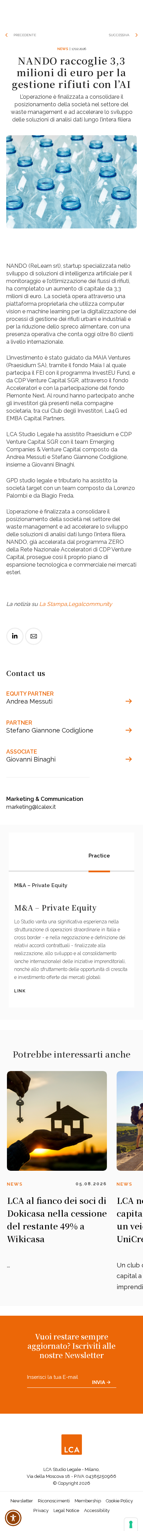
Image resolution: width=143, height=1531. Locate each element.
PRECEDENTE (25, 35)
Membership (88, 1500)
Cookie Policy (119, 1500)
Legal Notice (66, 1510)
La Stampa (53, 604)
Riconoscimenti (54, 1500)
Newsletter (21, 1500)
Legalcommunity (90, 604)
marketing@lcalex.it (31, 807)
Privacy (41, 1510)
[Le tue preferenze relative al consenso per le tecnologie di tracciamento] (130, 1524)
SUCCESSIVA (119, 35)
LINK (20, 991)
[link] (15, 642)
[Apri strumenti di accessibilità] (13, 1518)
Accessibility (97, 1510)
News (62, 49)
